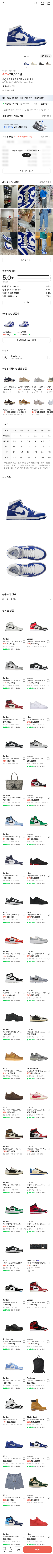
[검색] (36, 3)
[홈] (42, 3)
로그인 (26, 155)
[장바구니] (49, 3)
